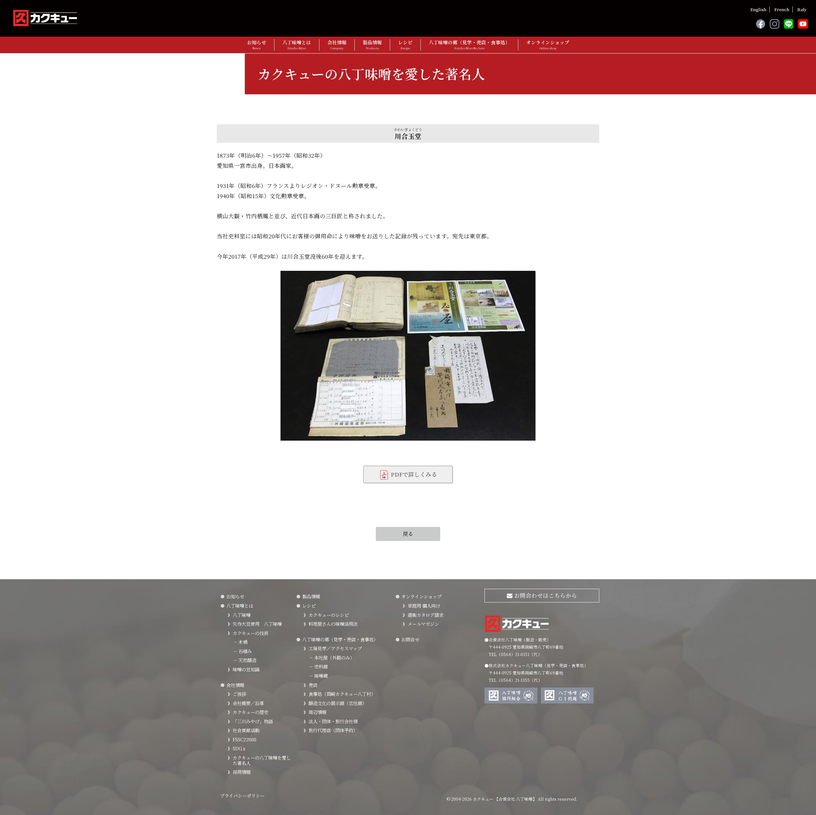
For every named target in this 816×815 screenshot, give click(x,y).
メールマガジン (423, 623)
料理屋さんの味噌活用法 (333, 623)
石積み (242, 651)
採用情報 (242, 771)
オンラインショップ (547, 44)
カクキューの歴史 (250, 712)
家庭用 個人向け (424, 605)
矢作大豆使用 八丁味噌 (257, 623)
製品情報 (372, 44)
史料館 (318, 666)
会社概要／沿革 (248, 703)
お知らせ (256, 44)
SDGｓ (239, 748)
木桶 (240, 641)
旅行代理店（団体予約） (333, 730)
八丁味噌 (242, 614)
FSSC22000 (244, 739)
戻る (408, 533)
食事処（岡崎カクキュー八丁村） (342, 693)
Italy (801, 9)
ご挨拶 (239, 693)
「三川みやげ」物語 (253, 721)
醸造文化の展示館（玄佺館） (338, 703)
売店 (313, 685)
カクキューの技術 (250, 633)
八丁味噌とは (296, 44)
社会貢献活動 (246, 730)
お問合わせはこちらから (545, 595)
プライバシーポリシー (242, 795)
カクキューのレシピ (329, 614)
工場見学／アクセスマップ (335, 648)
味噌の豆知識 (246, 669)
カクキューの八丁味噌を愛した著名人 (262, 760)
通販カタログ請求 (425, 614)
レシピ (405, 44)
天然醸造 (244, 660)
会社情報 (336, 44)
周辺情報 (317, 712)
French (781, 9)
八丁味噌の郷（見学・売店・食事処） (469, 44)
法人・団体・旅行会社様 (333, 721)
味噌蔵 (318, 675)
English (758, 9)
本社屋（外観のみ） (331, 657)
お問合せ (410, 639)
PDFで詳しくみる (413, 474)
